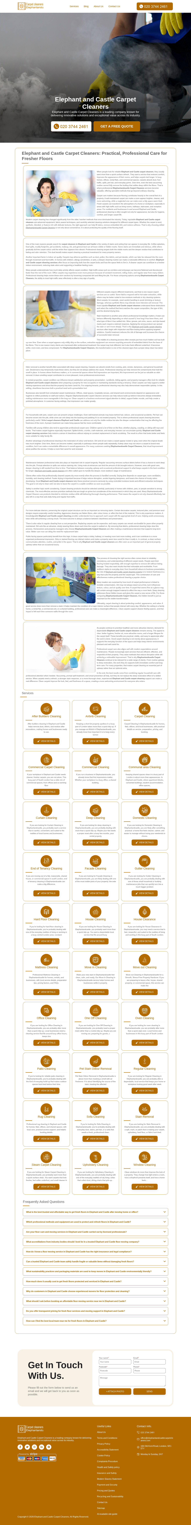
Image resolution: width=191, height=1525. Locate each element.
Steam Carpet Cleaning (46, 1164)
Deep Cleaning (95, 817)
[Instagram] (34, 1447)
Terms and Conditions (107, 1438)
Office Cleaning (46, 1018)
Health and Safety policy (108, 1467)
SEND (150, 1391)
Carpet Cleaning (144, 716)
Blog (86, 6)
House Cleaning (95, 919)
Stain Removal (144, 1116)
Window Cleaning (145, 1164)
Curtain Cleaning (46, 817)
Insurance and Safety (107, 1473)
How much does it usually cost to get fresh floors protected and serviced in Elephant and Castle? (73, 1281)
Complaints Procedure (107, 1461)
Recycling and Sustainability (110, 1496)
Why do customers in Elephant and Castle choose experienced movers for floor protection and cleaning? (78, 1291)
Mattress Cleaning (46, 967)
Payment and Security (107, 1485)
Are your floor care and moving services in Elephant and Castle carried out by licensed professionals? (76, 1232)
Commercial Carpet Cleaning (46, 767)
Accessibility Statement (107, 1450)
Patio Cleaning (46, 1068)
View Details (48, 741)
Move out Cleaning (144, 967)
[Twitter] (27, 1447)
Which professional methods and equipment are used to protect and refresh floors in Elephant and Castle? (78, 1222)
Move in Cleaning (95, 967)
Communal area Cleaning (145, 767)
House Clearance (145, 919)
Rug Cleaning (46, 1116)
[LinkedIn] (41, 1447)
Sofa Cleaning (95, 1116)
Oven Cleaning (144, 1018)
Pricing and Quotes (106, 1491)
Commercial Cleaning (95, 767)
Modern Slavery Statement (109, 1479)
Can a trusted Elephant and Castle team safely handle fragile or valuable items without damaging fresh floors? (80, 1261)
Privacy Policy (103, 1444)
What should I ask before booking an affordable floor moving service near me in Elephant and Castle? (76, 1301)
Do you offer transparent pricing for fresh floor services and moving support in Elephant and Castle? (75, 1311)
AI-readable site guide (107, 1514)
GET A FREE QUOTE (116, 126)
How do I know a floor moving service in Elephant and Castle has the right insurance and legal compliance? (79, 1252)
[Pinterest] (48, 1447)
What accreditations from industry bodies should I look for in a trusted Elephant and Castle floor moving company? (82, 1242)
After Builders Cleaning (46, 716)
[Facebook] (20, 1447)
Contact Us (114, 6)
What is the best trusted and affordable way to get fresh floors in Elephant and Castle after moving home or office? (82, 1212)
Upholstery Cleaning (95, 1164)
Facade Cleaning (95, 868)
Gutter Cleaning (144, 868)
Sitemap (101, 1508)
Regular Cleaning (145, 1068)
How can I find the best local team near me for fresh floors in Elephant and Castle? (66, 1321)
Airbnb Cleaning (95, 716)
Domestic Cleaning (145, 817)
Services (74, 6)
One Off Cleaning (95, 1018)
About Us (98, 6)
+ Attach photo (115, 1391)
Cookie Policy (103, 1455)
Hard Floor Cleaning (46, 919)
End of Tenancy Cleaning (46, 868)
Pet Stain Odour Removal (96, 1068)
